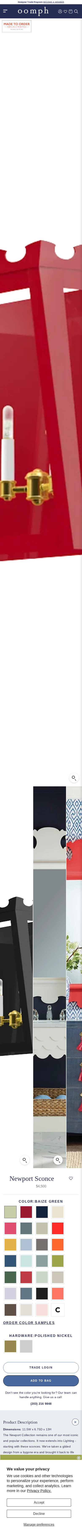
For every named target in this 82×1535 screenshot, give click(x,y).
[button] (71, 1178)
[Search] (76, 11)
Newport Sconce (31, 1178)
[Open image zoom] (74, 778)
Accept (39, 1502)
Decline (39, 1514)
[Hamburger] (5, 11)
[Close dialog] (79, 1458)
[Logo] (33, 11)
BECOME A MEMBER (53, 2)
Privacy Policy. (39, 1491)
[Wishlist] (65, 11)
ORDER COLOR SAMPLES (29, 1323)
